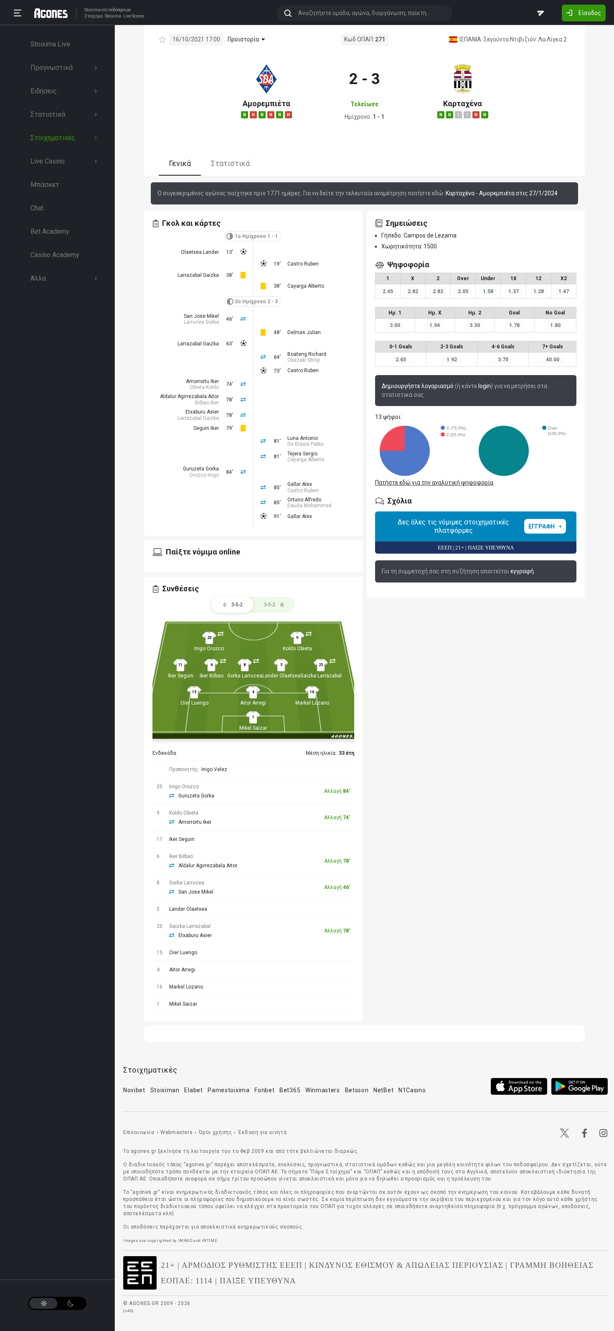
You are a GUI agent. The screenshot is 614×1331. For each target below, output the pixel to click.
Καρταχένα (462, 103)
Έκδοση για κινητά (262, 1132)
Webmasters (176, 1132)
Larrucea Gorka (201, 322)
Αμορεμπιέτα (266, 103)
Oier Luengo (194, 703)
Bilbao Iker (207, 403)
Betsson (357, 1090)
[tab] (274, 605)
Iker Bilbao (211, 676)
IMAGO (185, 1240)
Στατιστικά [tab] (230, 163)
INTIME (210, 1240)
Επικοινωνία (139, 1132)
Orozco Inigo (204, 475)
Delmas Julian (304, 332)
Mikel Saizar (253, 728)
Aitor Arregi (253, 703)
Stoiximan (165, 1090)
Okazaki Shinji (303, 360)
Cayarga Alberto (305, 286)
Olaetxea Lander (200, 252)
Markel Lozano (312, 703)
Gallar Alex (299, 484)
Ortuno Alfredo (304, 500)
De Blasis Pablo (305, 444)
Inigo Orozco (209, 648)
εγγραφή (522, 571)
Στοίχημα (93, 16)
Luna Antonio (302, 438)
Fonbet (264, 1090)
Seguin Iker (206, 428)
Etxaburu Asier (202, 412)
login (484, 386)
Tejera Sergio (302, 454)
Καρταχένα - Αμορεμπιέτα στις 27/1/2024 (502, 193)
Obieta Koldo (204, 387)
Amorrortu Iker (202, 381)
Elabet (193, 1090)
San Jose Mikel (201, 316)
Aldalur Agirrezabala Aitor (189, 396)
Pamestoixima (228, 1090)
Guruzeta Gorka (201, 469)
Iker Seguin (180, 676)
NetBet (383, 1090)
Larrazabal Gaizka (198, 275)
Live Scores (134, 16)
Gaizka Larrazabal (321, 676)
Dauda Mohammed (309, 505)
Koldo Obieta (297, 648)
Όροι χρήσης (215, 1132)
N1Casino (412, 1090)
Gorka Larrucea (244, 676)
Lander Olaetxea (281, 676)
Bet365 (289, 1090)
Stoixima (92, 10)
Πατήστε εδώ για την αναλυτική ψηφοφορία (434, 482)
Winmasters (322, 1090)
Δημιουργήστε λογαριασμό (418, 386)
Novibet (134, 1090)
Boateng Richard (306, 354)
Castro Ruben (303, 264)
